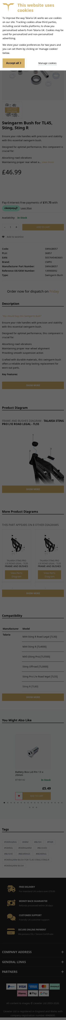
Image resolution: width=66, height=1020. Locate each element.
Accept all (12, 63)
